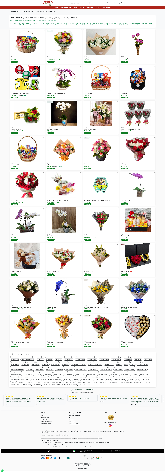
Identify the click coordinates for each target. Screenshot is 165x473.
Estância (90, 442)
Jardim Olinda (62, 362)
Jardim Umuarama (55, 364)
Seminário (85, 438)
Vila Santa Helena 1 (114, 382)
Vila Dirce (40, 379)
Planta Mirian (71, 372)
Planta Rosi (38, 374)
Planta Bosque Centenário (115, 367)
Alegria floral (51, 165)
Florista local (44, 419)
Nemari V (133, 364)
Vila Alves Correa (146, 377)
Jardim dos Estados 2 (92, 359)
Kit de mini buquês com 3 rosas (130, 129)
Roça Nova (128, 377)
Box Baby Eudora (16, 271)
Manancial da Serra (109, 364)
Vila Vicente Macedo (84, 384)
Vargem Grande (136, 377)
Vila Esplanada (67, 379)
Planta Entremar (69, 369)
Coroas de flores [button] (106, 7)
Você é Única (88, 236)
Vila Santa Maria (37, 384)
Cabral (102, 436)
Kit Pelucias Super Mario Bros (20, 93)
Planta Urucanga (42, 377)
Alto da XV (75, 436)
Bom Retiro (94, 436)
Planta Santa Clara (80, 374)
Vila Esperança (58, 379)
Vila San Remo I (103, 382)
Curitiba (25, 17)
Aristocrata (68, 446)
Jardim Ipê (92, 446)
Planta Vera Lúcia (63, 377)
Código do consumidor (82, 468)
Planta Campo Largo (128, 367)
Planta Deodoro (59, 369)
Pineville (86, 442)
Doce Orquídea (51, 236)
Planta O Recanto (92, 372)
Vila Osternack (71, 382)
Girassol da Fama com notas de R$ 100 (96, 307)
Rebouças (54, 438)
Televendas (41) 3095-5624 (111, 451)
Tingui (88, 438)
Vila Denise (33, 379)
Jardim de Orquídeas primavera (56, 93)
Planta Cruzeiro (49, 369)
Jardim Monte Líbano (51, 362)
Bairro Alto (83, 436)
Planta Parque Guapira (120, 372)
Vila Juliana (130, 379)
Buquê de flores (64, 7)
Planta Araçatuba (92, 367)
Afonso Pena (58, 446)
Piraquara (57, 17)
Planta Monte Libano (81, 372)
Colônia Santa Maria (89, 357)
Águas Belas (63, 446)
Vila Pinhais (87, 382)
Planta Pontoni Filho (144, 372)
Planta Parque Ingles (132, 372)
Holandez (106, 357)
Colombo (50, 17)
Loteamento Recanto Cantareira (95, 364)
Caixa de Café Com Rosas (128, 236)
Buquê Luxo (14, 200)
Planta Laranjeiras (27, 372)
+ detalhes (14, 62)
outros (103, 446)
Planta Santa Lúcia (91, 374)
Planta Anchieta (69, 367)
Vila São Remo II (57, 384)
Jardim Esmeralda (128, 359)
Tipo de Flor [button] (90, 7)
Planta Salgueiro (47, 374)
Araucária (73, 17)
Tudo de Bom (88, 93)
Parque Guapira (38, 367)
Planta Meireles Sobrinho (60, 372)
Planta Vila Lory (82, 377)
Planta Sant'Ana (57, 374)
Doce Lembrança (16, 129)
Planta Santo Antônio (102, 374)
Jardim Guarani (138, 359)
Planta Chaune (30, 369)
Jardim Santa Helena (111, 362)
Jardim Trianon (45, 364)
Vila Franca (75, 379)
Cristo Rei (112, 436)
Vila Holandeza (99, 379)
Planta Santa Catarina (68, 374)
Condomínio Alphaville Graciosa (67, 442)
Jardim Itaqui (22, 362)
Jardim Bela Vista (15, 359)
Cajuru (105, 436)
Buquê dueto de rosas (54, 271)
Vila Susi (75, 384)
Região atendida (45, 417)
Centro (68, 357)
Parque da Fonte (98, 446)
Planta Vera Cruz (53, 377)
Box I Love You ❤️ (126, 271)
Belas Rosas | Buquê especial (129, 165)
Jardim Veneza (65, 364)
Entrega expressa (73, 7)
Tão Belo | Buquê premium (55, 342)
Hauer (120, 436)
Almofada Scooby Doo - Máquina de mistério (97, 200)
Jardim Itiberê (31, 362)
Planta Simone (134, 374)
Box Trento (87, 165)
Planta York (110, 377)
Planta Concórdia (39, 369)
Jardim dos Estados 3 (104, 359)
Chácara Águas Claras (77, 357)
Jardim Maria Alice (40, 362)
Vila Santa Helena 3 (136, 382)
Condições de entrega (46, 423)
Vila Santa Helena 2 (125, 382)
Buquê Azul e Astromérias (129, 307)
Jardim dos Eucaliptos (116, 359)
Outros (100, 438)
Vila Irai (116, 379)
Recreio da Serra (119, 377)
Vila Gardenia (90, 379)
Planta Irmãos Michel (129, 369)
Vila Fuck (83, 379)
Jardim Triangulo (35, 364)
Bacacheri (79, 436)
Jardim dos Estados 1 (80, 359)
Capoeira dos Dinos (54, 357)
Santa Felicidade (68, 438)
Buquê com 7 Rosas (90, 342)
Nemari (126, 364)
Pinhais (32, 17)
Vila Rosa (95, 382)
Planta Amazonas (59, 367)
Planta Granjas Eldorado (81, 369)
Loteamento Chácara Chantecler (78, 364)
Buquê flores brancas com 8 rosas (94, 58)
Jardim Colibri (49, 359)
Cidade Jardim (87, 446)
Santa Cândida (62, 438)
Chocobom (124, 93)
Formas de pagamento (46, 421)
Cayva (62, 357)
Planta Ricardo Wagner (16, 374)
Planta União (33, 377)
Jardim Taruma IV (15, 364)
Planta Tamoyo (14, 377)
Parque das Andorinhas (142, 364)
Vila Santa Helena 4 (148, 382)
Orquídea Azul (51, 307)
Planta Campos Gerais (140, 367)
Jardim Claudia (101, 442)
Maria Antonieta (95, 442)
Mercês (50, 438)
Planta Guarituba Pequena (106, 369)
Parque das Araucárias (16, 367)
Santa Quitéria (74, 438)
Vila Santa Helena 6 (27, 384)
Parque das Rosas (28, 367)
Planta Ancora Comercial (80, 367)
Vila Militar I (46, 382)
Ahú (66, 436)
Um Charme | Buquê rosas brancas (21, 307)
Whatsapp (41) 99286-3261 (83, 451)
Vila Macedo (144, 379)
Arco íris (49, 58)
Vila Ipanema (108, 379)
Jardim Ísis (13, 362)
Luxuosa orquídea (52, 129)
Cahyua (45, 357)
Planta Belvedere (103, 367)
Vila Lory (137, 379)
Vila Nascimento (55, 382)
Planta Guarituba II (93, 369)
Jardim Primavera (72, 362)
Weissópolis (76, 442)
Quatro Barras (65, 17)
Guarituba (99, 357)
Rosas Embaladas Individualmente (57, 200)
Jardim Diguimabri (69, 359)
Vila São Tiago (67, 384)
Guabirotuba (116, 436)
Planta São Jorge (113, 374)
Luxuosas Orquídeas (17, 236)
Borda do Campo (37, 357)
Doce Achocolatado (90, 129)
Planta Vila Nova (92, 377)
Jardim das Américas (44, 438)
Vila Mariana (21, 382)
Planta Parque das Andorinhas (106, 372)
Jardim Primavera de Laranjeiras (86, 362)
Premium (56, 7)
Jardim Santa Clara (100, 362)
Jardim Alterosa (114, 357)
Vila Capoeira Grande (15, 379)
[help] (44, 30)
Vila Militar (38, 382)
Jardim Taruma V (25, 364)
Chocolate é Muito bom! (18, 165)
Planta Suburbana (144, 374)
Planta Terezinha (24, 377)
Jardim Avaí (141, 357)
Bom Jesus (73, 446)
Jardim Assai (133, 357)
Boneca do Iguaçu (81, 446)
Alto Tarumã (58, 442)
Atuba (106, 442)
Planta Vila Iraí (73, 377)
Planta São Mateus (124, 374)
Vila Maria (13, 382)
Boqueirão (99, 436)
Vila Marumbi (30, 382)
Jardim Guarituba (148, 359)
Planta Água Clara (48, 367)
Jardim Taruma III (146, 362)
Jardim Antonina (124, 357)
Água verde (63, 436)
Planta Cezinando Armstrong (17, 369)
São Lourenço (80, 438)
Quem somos (44, 415)
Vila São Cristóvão (47, 384)
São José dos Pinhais (40, 17)
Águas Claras (14, 357)
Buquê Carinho (88, 271)
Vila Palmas (80, 382)
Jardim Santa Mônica (122, 362)
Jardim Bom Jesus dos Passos (28, 359)
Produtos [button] (82, 7)
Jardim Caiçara (40, 359)
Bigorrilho (90, 436)
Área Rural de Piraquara (25, 357)
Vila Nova (63, 382)
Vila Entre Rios (48, 379)
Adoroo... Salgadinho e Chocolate (21, 58)
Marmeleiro (118, 364)
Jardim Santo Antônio (135, 362)
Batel (87, 436)
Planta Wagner (102, 377)
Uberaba (92, 438)
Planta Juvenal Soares (16, 372)
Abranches (58, 436)
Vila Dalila (25, 379)
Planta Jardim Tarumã (141, 369)
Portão (57, 438)
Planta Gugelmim (118, 369)
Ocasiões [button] (97, 7)
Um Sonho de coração (127, 342)
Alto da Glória (70, 436)
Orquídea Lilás (125, 200)
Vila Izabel (123, 379)
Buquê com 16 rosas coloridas (20, 342)
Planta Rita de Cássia (28, 374)
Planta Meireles (48, 372)
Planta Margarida (38, 372)
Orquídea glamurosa (127, 58)
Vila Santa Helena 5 (15, 384)
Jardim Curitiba (58, 359)
